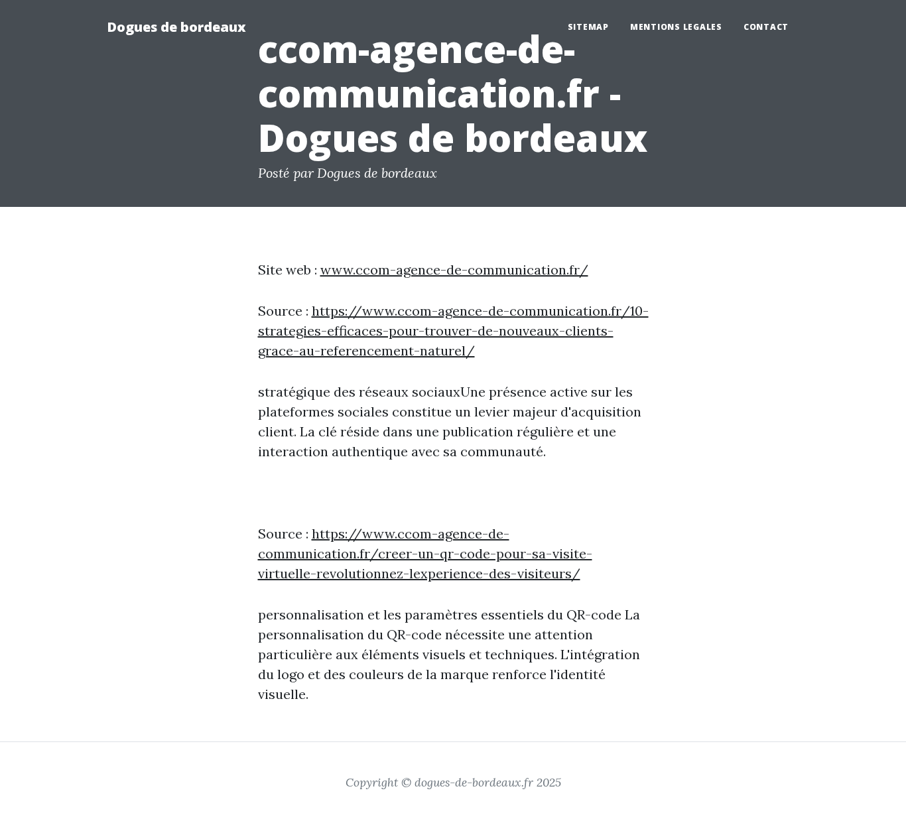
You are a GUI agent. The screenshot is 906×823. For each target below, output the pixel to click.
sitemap (588, 26)
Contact (766, 26)
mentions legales (676, 26)
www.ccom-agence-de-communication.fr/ (454, 269)
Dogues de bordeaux (176, 27)
